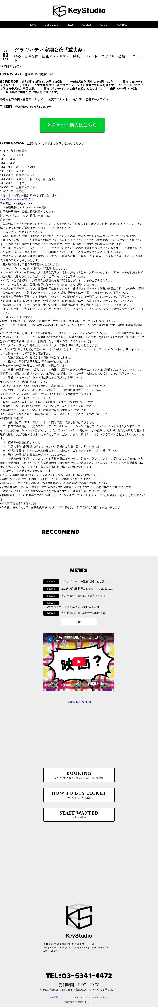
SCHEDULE (51, 24)
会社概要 (54, 997)
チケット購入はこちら (74, 124)
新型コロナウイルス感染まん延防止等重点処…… (75, 607)
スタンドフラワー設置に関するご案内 (84, 581)
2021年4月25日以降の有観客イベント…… (86, 595)
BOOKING (79, 775)
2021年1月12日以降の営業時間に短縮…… (86, 613)
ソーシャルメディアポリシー (95, 997)
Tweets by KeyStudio (79, 701)
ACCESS (87, 24)
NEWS (70, 24)
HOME (33, 24)
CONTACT (123, 24)
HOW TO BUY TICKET (79, 795)
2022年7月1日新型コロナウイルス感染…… (87, 588)
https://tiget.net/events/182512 (16, 199)
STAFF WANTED (79, 814)
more (79, 621)
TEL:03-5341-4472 (79, 975)
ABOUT (104, 24)
